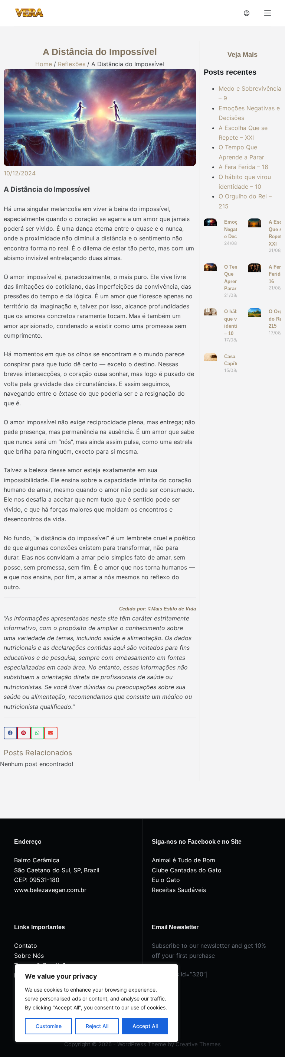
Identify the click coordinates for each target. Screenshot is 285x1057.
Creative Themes (198, 1044)
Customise (49, 1026)
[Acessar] (246, 13)
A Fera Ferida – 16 (243, 167)
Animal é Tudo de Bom (183, 860)
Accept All (145, 1026)
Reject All (97, 1026)
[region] (96, 1003)
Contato (25, 945)
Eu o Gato (166, 879)
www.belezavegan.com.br (50, 890)
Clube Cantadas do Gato (187, 870)
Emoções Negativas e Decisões (236, 229)
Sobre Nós (29, 955)
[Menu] (267, 13)
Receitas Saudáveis (179, 890)
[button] (10, 733)
